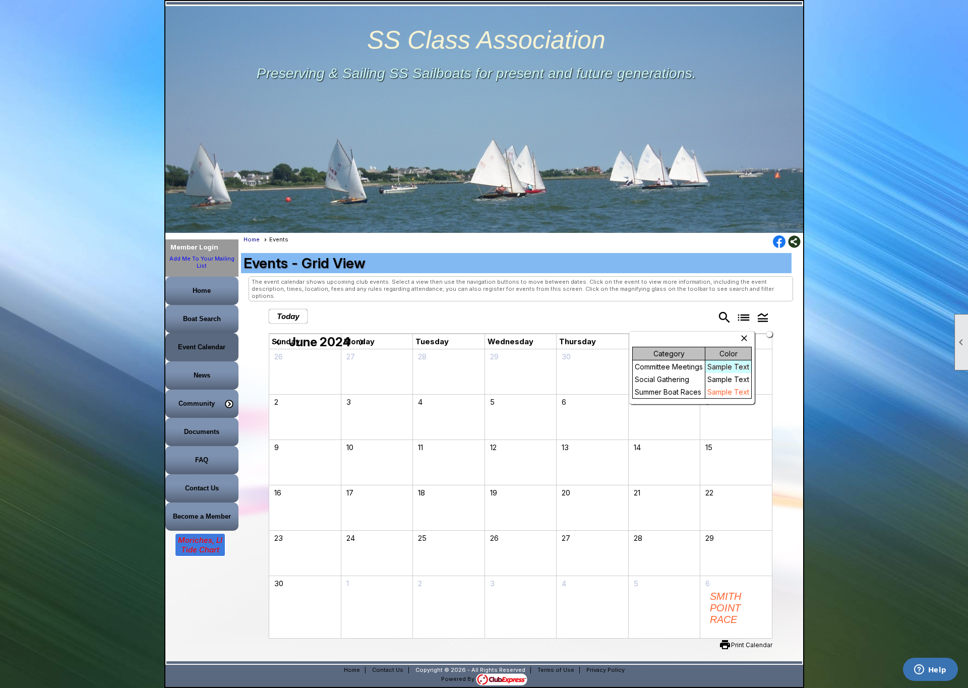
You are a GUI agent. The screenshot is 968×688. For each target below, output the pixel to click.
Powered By (458, 678)
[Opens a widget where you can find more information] (930, 670)
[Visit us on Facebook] (779, 242)
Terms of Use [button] (555, 669)
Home (202, 290)
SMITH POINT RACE (725, 608)
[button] (201, 404)
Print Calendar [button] (751, 645)
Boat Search (202, 319)
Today (288, 316)
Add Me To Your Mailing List (201, 262)
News (202, 375)
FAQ (201, 460)
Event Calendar (201, 347)
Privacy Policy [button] (605, 669)
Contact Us (202, 488)
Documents (201, 431)
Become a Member (202, 516)
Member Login (194, 247)
